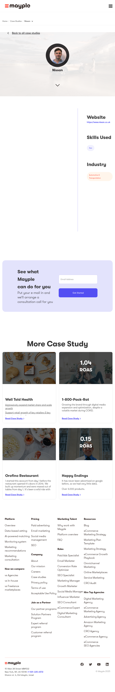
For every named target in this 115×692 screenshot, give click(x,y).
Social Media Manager (70, 591)
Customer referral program (41, 634)
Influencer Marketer (69, 596)
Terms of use (38, 587)
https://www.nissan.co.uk (98, 122)
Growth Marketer (67, 586)
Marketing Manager (69, 580)
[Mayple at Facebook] (82, 664)
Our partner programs (44, 608)
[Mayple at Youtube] (99, 664)
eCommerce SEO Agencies (92, 643)
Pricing (35, 519)
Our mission (38, 566)
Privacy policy (39, 582)
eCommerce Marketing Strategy (95, 532)
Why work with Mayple (66, 527)
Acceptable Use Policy (43, 593)
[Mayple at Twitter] (90, 664)
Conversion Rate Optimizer (67, 568)
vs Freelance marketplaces (12, 588)
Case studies (38, 577)
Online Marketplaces (96, 572)
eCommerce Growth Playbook (96, 556)
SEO (33, 545)
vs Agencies (11, 575)
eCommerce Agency (96, 636)
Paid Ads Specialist (68, 555)
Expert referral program (39, 625)
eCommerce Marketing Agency (94, 609)
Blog (86, 525)
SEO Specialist (66, 575)
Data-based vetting (16, 530)
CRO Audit (90, 583)
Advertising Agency (95, 616)
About (34, 560)
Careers (35, 571)
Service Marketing (94, 577)
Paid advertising (40, 525)
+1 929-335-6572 (35, 672)
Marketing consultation (12, 558)
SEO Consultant (67, 602)
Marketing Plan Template (92, 541)
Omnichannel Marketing (92, 565)
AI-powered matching (17, 536)
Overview (10, 525)
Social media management (39, 538)
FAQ (60, 539)
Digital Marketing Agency (93, 600)
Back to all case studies (26, 33)
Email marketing (40, 530)
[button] (110, 6)
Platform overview (68, 534)
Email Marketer (66, 560)
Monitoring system (15, 541)
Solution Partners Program (41, 616)
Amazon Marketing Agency (94, 624)
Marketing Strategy (95, 548)
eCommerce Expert (69, 607)
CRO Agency (91, 631)
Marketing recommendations (15, 549)
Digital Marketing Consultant (67, 615)
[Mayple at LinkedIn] (107, 664)
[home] (17, 6)
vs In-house (11, 580)
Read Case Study (13, 418)
